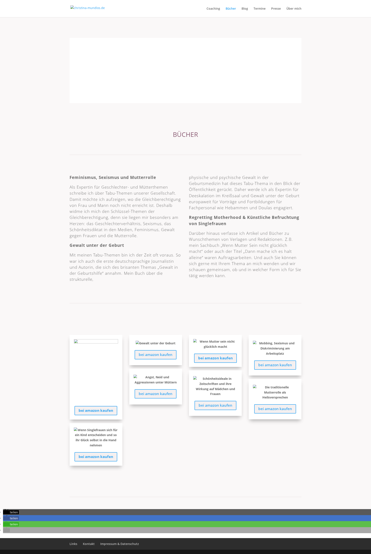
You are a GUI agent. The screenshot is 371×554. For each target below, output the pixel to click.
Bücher (231, 9)
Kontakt (89, 544)
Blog (245, 9)
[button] (11, 512)
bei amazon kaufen (96, 410)
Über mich (293, 9)
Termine (260, 9)
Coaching (213, 9)
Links (73, 544)
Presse (276, 9)
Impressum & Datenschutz (119, 544)
